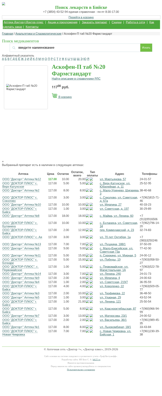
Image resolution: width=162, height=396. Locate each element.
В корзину (65, 97)
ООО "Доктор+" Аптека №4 (20, 282)
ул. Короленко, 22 (112, 286)
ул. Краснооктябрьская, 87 (118, 308)
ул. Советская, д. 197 (114, 208)
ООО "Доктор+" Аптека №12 (21, 179)
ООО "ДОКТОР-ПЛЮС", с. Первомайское (20, 268)
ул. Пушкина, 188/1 (113, 244)
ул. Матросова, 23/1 (113, 315)
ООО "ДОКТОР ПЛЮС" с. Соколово (20, 199)
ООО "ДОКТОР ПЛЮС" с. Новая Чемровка (20, 332)
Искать (146, 47)
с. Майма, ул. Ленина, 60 (116, 215)
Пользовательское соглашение (81, 370)
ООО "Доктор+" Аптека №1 (20, 327)
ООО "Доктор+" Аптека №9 (20, 278)
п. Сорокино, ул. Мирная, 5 (118, 255)
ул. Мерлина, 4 (110, 278)
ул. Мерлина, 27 (111, 204)
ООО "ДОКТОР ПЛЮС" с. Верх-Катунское (20, 185)
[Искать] (38, 47)
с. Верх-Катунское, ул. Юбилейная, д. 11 (115, 185)
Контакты (32, 26)
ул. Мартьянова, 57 (113, 179)
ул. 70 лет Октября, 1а (115, 237)
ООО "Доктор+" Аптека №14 (21, 273)
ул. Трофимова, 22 (112, 293)
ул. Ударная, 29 (110, 297)
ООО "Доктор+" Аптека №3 (20, 293)
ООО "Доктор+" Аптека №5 (20, 297)
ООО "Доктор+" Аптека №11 (21, 255)
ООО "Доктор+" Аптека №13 (21, 244)
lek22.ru (96, 360)
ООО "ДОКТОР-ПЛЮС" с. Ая (22, 237)
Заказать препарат (94, 22)
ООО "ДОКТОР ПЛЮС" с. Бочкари (20, 261)
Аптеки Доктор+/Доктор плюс (23, 22)
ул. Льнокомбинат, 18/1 (115, 327)
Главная (7, 33)
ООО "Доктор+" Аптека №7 (20, 315)
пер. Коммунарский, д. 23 (117, 230)
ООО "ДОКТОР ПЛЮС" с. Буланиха (20, 224)
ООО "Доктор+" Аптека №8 (20, 215)
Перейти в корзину (81, 17)
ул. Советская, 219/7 (114, 282)
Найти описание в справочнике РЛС (76, 78)
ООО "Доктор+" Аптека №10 (21, 204)
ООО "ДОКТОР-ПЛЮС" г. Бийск (19, 210)
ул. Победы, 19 (110, 259)
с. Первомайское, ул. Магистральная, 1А (114, 268)
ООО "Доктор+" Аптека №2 (20, 190)
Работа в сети (135, 22)
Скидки (117, 22)
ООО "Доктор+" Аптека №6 (20, 248)
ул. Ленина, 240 (110, 273)
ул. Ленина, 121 (110, 301)
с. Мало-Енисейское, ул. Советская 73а (116, 250)
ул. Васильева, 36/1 (113, 319)
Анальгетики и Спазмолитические (38, 33)
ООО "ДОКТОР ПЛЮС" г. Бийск (19, 303)
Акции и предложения (62, 22)
